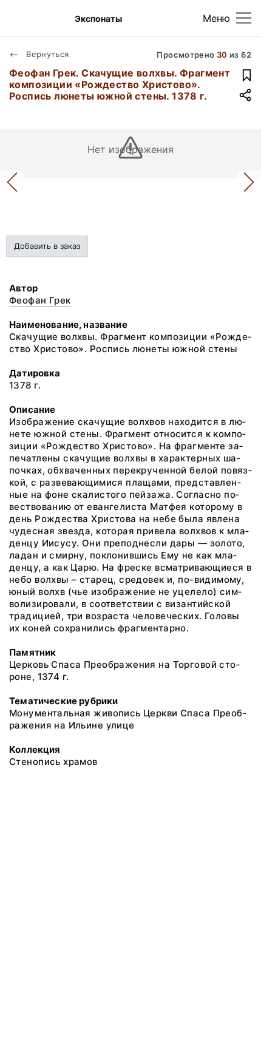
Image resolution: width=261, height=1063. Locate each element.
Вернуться (46, 54)
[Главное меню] (243, 18)
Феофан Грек (40, 300)
